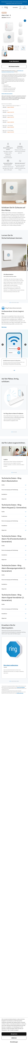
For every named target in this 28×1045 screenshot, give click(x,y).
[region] (14, 272)
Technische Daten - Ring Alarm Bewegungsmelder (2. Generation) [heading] (14, 568)
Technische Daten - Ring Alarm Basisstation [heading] (11, 479)
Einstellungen (14, 1042)
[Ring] (6, 7)
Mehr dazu (4, 327)
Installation (4, 494)
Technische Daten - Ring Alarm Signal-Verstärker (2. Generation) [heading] (13, 597)
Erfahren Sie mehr (20, 693)
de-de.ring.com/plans (21, 687)
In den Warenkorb (14, 61)
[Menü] (2, 7)
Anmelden (15, 7)
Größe (3, 485)
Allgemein (4, 499)
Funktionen (4, 516)
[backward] (3, 345)
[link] (14, 658)
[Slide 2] (14, 370)
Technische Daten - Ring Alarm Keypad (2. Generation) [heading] (14, 506)
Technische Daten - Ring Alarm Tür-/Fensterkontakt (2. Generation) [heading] (14, 539)
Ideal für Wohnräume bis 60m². (7, 93)
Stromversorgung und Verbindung (10, 489)
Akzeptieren (14, 1034)
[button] (4, 48)
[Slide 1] (13, 370)
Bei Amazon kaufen (14, 66)
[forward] (25, 345)
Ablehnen (14, 1038)
